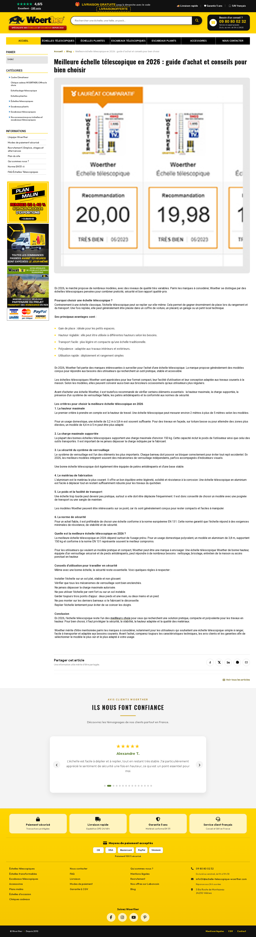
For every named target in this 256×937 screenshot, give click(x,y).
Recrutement (137, 878)
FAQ (72, 873)
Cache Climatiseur (20, 77)
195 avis (36, 8)
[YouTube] (133, 917)
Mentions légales (140, 873)
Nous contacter (78, 868)
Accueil (58, 51)
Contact (241, 931)
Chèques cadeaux (19, 899)
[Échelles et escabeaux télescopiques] (35, 19)
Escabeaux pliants (20, 106)
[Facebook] (111, 917)
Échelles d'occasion (20, 894)
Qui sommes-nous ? (141, 868)
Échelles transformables (23, 873)
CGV (230, 931)
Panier (10, 52)
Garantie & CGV (79, 889)
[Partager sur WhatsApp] (237, 662)
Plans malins (16, 889)
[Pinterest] (145, 917)
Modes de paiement (81, 883)
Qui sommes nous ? (18, 161)
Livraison (75, 878)
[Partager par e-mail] (246, 662)
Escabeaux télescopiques (23, 111)
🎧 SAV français (237, 6)
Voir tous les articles (238, 679)
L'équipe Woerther (18, 137)
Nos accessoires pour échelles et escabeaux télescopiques (27, 118)
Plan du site (14, 156)
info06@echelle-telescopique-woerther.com (221, 879)
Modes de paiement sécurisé (23, 142)
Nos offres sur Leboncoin (144, 883)
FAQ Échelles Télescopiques (23, 171)
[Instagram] (122, 917)
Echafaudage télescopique (24, 90)
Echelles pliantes (19, 96)
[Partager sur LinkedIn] (228, 662)
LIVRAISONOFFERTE (113, 8)
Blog (69, 51)
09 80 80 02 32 (205, 868)
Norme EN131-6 (16, 166)
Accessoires (16, 883)
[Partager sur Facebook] (210, 662)
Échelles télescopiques (22, 101)
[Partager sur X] (219, 662)
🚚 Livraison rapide (187, 6)
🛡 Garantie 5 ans (213, 6)
